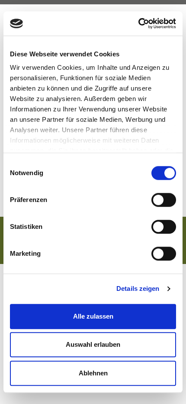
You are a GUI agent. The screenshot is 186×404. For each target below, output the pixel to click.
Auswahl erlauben (93, 344)
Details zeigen (137, 288)
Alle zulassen (93, 316)
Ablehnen (93, 373)
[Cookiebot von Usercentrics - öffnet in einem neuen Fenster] (138, 23)
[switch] (163, 200)
